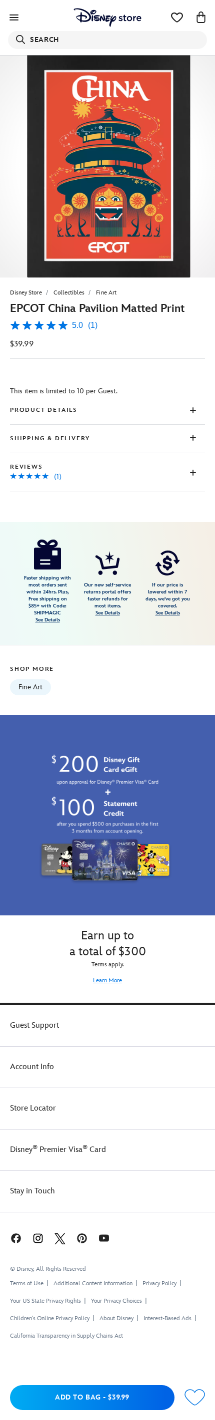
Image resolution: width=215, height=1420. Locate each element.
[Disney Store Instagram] (38, 1238)
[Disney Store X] (60, 1238)
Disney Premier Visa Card (58, 1149)
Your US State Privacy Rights (45, 1301)
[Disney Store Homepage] (107, 17)
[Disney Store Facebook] (15, 1238)
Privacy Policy (159, 1283)
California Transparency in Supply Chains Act (66, 1336)
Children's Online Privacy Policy (50, 1318)
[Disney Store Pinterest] (82, 1238)
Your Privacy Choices (116, 1301)
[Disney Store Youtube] (104, 1238)
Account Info (32, 1067)
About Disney (117, 1318)
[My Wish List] (177, 17)
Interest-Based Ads (168, 1318)
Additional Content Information (93, 1283)
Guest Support (34, 1025)
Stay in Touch (32, 1191)
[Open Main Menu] (14, 17)
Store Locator (33, 1108)
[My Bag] (201, 17)
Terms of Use (27, 1283)
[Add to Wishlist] (194, 1398)
